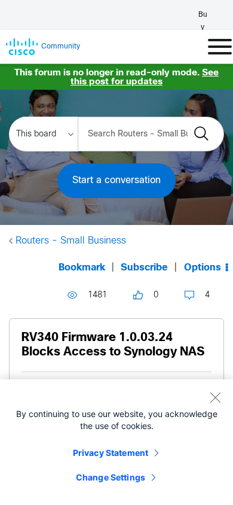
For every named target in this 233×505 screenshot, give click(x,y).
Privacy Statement (110, 453)
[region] (116, 442)
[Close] (215, 397)
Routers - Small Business (71, 240)
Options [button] (202, 267)
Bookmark (82, 267)
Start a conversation (116, 180)
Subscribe (144, 267)
